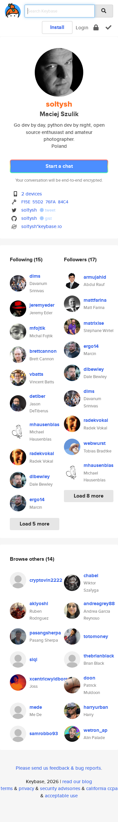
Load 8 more (89, 496)
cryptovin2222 (46, 580)
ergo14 (37, 499)
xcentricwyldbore (49, 678)
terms (7, 788)
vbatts (36, 374)
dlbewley (40, 476)
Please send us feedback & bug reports (58, 767)
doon (89, 677)
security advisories (60, 788)
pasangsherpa (45, 632)
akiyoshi (39, 603)
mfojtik (37, 328)
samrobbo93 (44, 733)
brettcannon (43, 351)
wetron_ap (96, 730)
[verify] (108, 27)
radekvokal (42, 453)
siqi (33, 659)
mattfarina (95, 300)
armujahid (95, 277)
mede (36, 707)
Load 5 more (34, 523)
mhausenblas (44, 424)
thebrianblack (99, 655)
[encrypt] (96, 27)
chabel (91, 575)
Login (82, 27)
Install (57, 27)
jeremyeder (42, 305)
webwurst (95, 443)
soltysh (29, 209)
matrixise (94, 323)
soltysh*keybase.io (41, 226)
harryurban (96, 707)
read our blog (77, 781)
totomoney (96, 636)
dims (35, 276)
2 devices (31, 193)
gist (48, 218)
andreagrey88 (99, 603)
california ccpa (102, 788)
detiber (37, 396)
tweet (49, 210)
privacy (26, 788)
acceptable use (61, 795)
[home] (13, 9)
